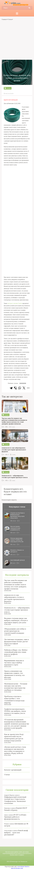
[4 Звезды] (24, 383)
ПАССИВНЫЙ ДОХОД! (17, 560)
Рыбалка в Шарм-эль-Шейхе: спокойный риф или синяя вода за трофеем (16, 652)
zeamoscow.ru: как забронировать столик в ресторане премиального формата (14, 598)
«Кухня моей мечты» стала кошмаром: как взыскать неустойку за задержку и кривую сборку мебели (15, 750)
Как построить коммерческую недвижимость (15, 528)
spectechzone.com (17, 868)
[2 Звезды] (21, 383)
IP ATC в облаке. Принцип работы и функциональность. (15, 817)
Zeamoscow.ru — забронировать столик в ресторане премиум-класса (17, 610)
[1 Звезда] (20, 383)
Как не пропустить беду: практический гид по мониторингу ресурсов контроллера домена (14, 737)
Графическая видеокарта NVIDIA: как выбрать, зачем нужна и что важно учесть (15, 711)
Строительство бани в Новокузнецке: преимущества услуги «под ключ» (17, 515)
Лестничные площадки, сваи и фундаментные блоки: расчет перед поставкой (16, 641)
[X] (24, 388)
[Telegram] (11, 388)
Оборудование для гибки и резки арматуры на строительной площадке (15, 631)
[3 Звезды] (22, 383)
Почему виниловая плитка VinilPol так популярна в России (16, 539)
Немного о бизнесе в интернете (17, 551)
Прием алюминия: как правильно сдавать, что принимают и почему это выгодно (14, 674)
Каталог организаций (12, 770)
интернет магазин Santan (15, 303)
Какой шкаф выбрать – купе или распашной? (16, 832)
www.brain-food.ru (23, 866)
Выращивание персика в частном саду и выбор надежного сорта (14, 662)
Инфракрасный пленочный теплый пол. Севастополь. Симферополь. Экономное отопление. (15, 800)
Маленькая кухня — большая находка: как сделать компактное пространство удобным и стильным (15, 687)
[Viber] (15, 388)
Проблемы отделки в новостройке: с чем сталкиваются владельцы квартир (14, 699)
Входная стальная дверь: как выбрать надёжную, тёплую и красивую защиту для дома (16, 620)
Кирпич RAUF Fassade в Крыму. (15, 809)
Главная (4, 19)
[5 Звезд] (25, 383)
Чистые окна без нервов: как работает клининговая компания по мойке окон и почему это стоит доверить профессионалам (15, 584)
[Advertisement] (17, 40)
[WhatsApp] (20, 388)
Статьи (10, 19)
